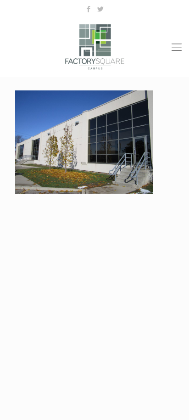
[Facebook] (89, 9)
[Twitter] (101, 9)
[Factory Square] (94, 46)
